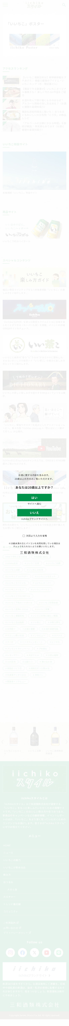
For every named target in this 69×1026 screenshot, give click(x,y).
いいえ (34, 512)
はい (34, 497)
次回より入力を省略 (36, 535)
